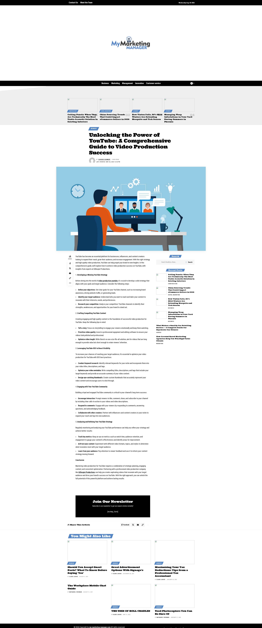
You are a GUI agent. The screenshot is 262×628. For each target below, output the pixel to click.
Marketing (159, 343)
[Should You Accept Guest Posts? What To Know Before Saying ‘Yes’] (87, 552)
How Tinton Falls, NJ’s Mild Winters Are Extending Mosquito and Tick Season (147, 117)
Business (135, 111)
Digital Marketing (106, 111)
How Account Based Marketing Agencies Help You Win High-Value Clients (173, 339)
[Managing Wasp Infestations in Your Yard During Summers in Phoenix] (179, 105)
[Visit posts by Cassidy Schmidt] (92, 161)
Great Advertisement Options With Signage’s (127, 569)
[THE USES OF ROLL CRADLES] (131, 596)
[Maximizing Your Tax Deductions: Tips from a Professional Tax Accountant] (174, 552)
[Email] (70, 273)
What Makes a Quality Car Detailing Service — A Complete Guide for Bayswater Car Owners (173, 328)
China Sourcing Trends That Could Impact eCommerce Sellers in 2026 (114, 117)
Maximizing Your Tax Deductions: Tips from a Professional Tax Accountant (171, 571)
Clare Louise (73, 576)
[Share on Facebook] (70, 263)
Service (158, 332)
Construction (72, 111)
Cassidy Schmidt (104, 159)
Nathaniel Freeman (75, 592)
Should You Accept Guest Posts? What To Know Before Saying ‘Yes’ (87, 570)
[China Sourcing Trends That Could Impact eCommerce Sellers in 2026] (115, 105)
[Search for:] (173, 262)
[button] (184, 83)
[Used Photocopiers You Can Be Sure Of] (174, 596)
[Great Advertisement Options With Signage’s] (131, 552)
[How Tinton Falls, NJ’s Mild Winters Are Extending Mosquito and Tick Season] (147, 105)
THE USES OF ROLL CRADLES (130, 610)
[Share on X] (70, 268)
